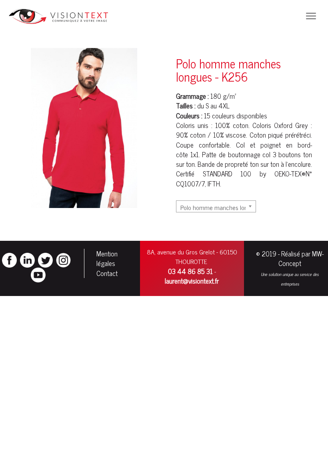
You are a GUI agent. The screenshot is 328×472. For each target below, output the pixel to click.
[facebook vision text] (9, 259)
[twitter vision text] (45, 259)
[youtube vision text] (38, 274)
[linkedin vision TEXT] (27, 259)
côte (182, 154)
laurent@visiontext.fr (192, 280)
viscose (236, 134)
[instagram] (63, 259)
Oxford (283, 125)
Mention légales (107, 258)
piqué (275, 134)
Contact (107, 273)
